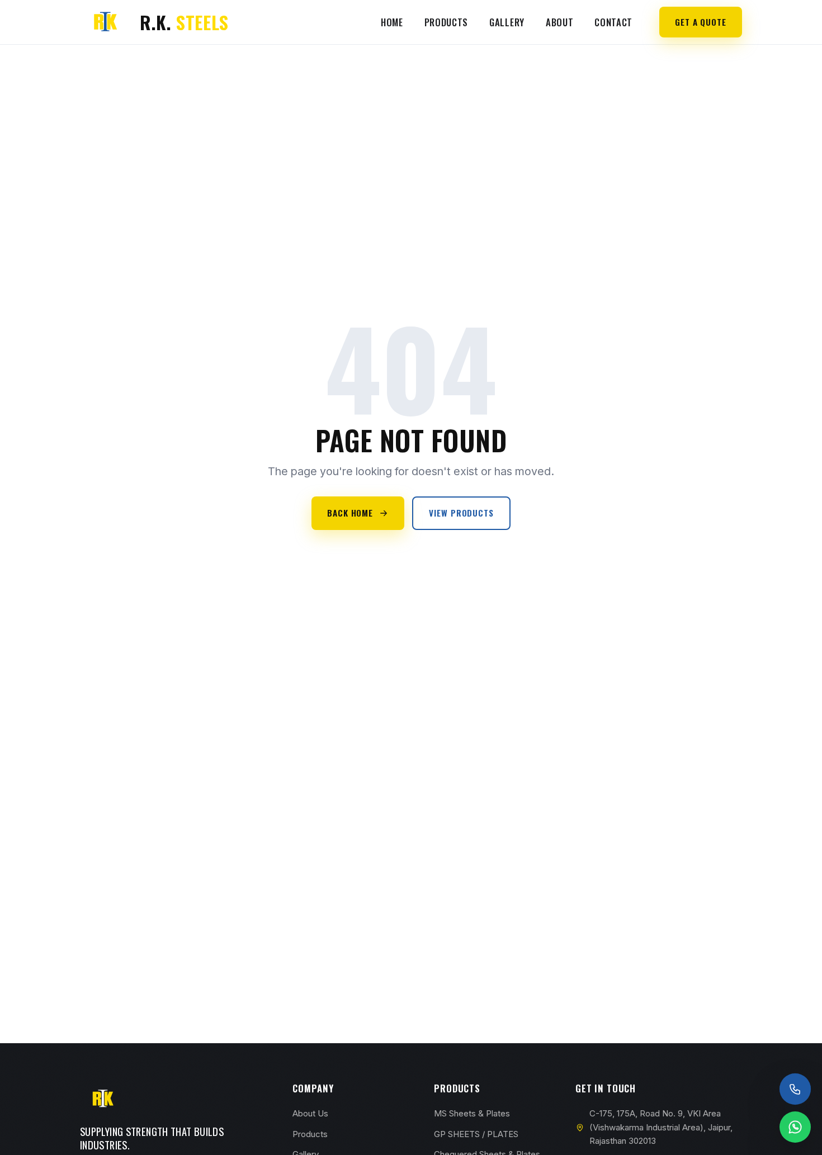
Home (392, 22)
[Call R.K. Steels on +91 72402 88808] (795, 1089)
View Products (461, 513)
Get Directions (145, 975)
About (559, 22)
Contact (613, 22)
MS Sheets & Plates (472, 1113)
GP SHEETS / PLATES (476, 1134)
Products (446, 22)
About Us (310, 1113)
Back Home (350, 513)
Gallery (507, 22)
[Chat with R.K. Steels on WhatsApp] (795, 1127)
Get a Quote (700, 22)
